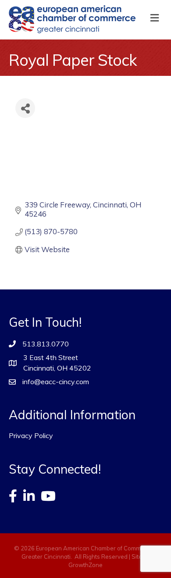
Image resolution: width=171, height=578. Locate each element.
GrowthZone (85, 564)
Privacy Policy (31, 435)
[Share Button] (25, 108)
